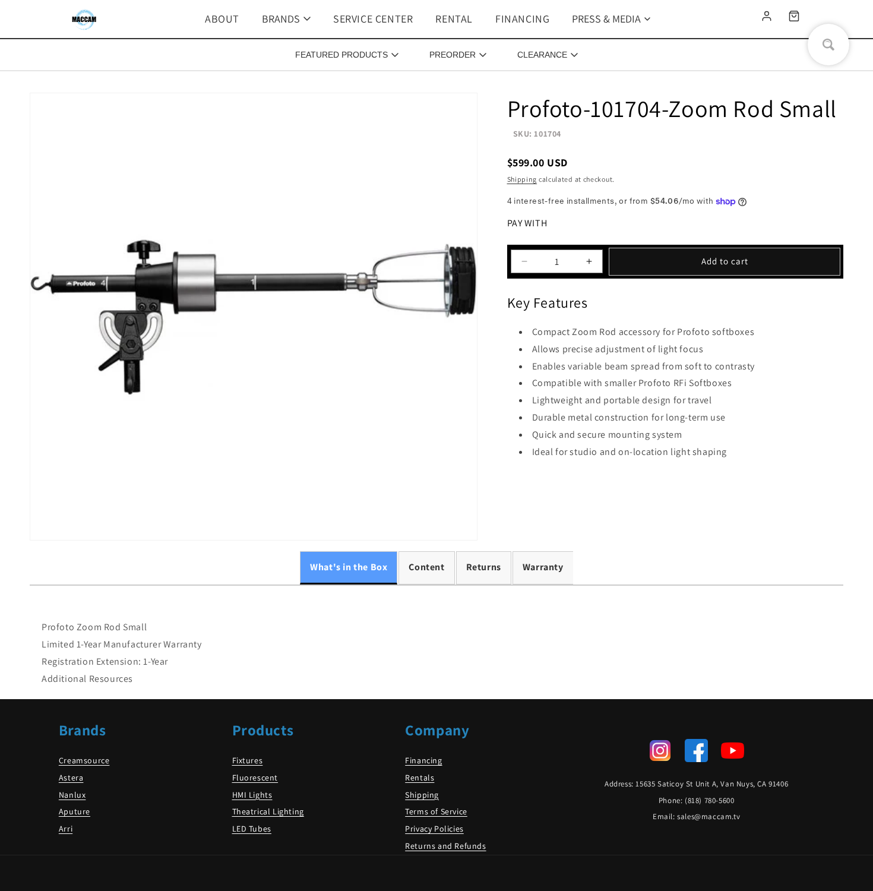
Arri (65, 828)
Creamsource (84, 760)
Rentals (419, 777)
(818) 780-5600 (709, 800)
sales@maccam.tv (708, 816)
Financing (522, 19)
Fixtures (247, 760)
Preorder (452, 54)
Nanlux (72, 794)
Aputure (74, 811)
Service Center (373, 19)
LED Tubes (251, 828)
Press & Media (606, 19)
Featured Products (341, 54)
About (222, 19)
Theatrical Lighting (268, 811)
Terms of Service (436, 811)
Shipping (522, 179)
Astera (71, 777)
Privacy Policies (434, 828)
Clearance (542, 54)
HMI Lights (252, 794)
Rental (454, 19)
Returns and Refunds (445, 846)
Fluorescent (255, 777)
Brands (281, 19)
